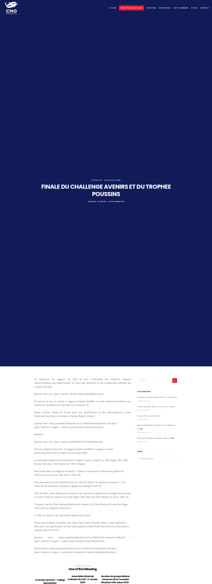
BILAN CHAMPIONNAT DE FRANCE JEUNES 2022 (154, 438)
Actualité (97, 180)
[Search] (174, 380)
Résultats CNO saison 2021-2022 (148, 416)
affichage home (112, 180)
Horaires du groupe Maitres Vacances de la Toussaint (156, 406)
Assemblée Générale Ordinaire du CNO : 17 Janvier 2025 (157, 397)
